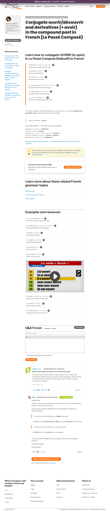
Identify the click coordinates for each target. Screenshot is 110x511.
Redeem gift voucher (37, 501)
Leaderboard (9, 494)
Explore (38, 6)
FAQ (57, 485)
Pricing (60, 6)
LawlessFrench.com (88, 489)
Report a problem (10, 45)
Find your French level (72, 167)
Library (33, 17)
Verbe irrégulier (29, 198)
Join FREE (100, 6)
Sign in (67, 6)
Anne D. (35, 369)
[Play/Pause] (53, 65)
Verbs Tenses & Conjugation (57, 17)
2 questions (8, 43)
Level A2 (45, 17)
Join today (52, 463)
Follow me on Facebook (89, 493)
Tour (6, 490)
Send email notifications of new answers (39, 355)
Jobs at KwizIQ (61, 489)
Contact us (59, 497)
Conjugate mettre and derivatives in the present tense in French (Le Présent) (12, 96)
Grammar (39, 17)
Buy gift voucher (36, 497)
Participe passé (30, 191)
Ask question (31, 359)
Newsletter (34, 493)
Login (32, 489)
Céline (33, 397)
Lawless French (49, 6)
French (28, 17)
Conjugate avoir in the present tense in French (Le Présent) (12, 58)
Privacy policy (9, 509)
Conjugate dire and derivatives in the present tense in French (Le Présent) (12, 86)
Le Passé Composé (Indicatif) (34, 195)
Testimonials (8, 498)
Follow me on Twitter (88, 497)
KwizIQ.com (86, 485)
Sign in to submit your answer (46, 459)
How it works (29, 6)
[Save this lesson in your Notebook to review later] (13, 40)
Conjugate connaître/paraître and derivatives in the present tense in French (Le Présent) (12, 75)
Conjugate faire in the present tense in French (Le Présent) (12, 66)
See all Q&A (79, 327)
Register (33, 485)
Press (58, 493)
